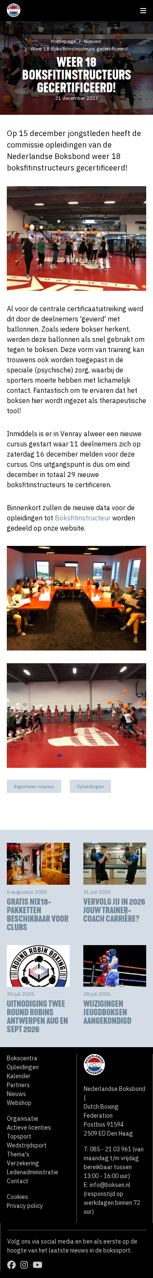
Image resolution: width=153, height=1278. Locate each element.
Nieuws (92, 41)
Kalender (19, 1076)
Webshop (19, 1103)
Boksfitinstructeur (82, 518)
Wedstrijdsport (27, 1145)
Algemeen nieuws (34, 786)
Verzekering (23, 1163)
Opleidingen (90, 786)
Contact (17, 1181)
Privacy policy (25, 1206)
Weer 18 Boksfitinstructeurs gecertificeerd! (79, 48)
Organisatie (22, 1118)
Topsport (19, 1136)
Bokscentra (22, 1058)
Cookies (17, 1197)
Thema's (18, 1154)
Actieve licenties (29, 1127)
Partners (18, 1085)
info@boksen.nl (110, 1185)
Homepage (63, 41)
